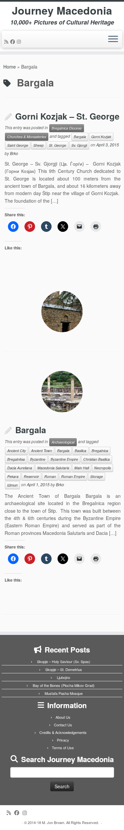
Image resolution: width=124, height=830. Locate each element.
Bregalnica (100, 450)
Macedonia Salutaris (53, 467)
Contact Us (63, 724)
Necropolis (102, 467)
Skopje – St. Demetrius (63, 669)
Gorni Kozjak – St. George (67, 116)
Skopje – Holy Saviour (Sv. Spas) (63, 661)
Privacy (63, 740)
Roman (50, 476)
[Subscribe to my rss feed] (7, 41)
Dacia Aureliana (19, 467)
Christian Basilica (96, 459)
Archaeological (63, 442)
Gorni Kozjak (101, 136)
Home (9, 66)
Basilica (80, 450)
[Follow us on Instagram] (20, 41)
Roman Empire (73, 476)
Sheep (38, 145)
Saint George (17, 145)
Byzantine (37, 459)
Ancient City (16, 450)
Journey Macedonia (62, 10)
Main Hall (81, 467)
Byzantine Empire (64, 459)
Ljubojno (63, 677)
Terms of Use (63, 747)
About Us (63, 717)
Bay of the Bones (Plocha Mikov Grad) (64, 685)
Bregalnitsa (16, 459)
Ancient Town (41, 450)
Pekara (13, 476)
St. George (57, 145)
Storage (96, 476)
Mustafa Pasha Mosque (64, 693)
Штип (12, 485)
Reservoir (31, 476)
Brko (14, 153)
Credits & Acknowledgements (63, 732)
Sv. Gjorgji (79, 145)
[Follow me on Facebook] (13, 41)
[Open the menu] (113, 39)
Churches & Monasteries (26, 136)
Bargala (80, 136)
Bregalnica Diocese (67, 128)
